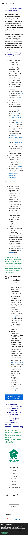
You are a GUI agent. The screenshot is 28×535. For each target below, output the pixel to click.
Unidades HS (14, 473)
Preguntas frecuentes (14, 487)
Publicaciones (14, 481)
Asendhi (14, 470)
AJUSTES (19, 530)
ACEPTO (4, 532)
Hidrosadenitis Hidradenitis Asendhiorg (13, 175)
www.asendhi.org (14, 110)
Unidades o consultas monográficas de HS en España (15, 137)
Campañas (14, 479)
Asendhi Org (18, 122)
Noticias (14, 484)
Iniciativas (14, 476)
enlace (21, 93)
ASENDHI (19, 166)
